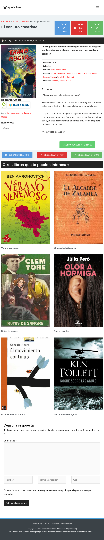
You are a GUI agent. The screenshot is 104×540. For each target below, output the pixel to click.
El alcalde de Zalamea (65, 248)
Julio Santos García (58, 70)
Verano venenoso (10, 248)
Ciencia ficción (71, 73)
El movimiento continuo (13, 414)
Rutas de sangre (9, 331)
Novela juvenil (68, 77)
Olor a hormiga (61, 331)
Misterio (53, 77)
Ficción (88, 73)
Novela (60, 77)
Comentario (10, 440)
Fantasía (81, 73)
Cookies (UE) (37, 524)
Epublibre (5, 21)
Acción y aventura (20, 21)
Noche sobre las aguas (65, 414)
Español (55, 81)
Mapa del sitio (66, 524)
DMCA (46, 524)
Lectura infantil (65, 81)
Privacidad (55, 524)
